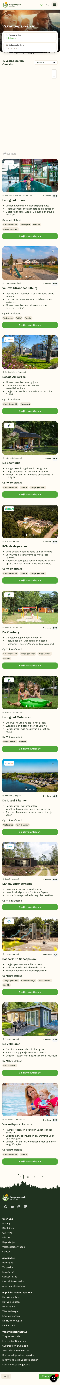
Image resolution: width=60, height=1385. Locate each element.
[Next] (53, 180)
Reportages (8, 1242)
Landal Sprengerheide (17, 883)
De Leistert (8, 1325)
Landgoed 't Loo (13, 200)
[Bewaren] (53, 163)
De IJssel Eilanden (15, 800)
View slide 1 (26, 189)
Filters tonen (49, 1376)
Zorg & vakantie (11, 1336)
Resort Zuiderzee (14, 377)
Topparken (8, 1267)
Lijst (4, 1376)
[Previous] (6, 180)
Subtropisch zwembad (15, 1345)
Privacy (6, 1223)
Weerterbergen (10, 1311)
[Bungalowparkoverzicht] (12, 4)
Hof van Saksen (11, 1301)
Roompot (7, 1262)
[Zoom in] (54, 72)
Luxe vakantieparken (14, 1341)
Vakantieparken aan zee (15, 1350)
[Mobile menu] (54, 4)
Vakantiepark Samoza (17, 1124)
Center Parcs (9, 1276)
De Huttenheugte (12, 1320)
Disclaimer (8, 1228)
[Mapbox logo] (9, 153)
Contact (7, 1251)
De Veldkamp (11, 1044)
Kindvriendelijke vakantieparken (20, 1359)
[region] (30, 112)
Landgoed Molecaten (16, 717)
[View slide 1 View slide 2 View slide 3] (30, 175)
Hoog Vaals (8, 1306)
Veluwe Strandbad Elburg (19, 288)
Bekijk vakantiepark (30, 236)
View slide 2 (30, 189)
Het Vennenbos (10, 1297)
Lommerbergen (11, 1316)
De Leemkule (11, 463)
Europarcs (8, 1272)
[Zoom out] (54, 76)
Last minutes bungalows (16, 1364)
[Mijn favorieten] (42, 5)
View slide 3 (34, 189)
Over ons (7, 1232)
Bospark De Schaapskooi (19, 959)
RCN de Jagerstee (14, 546)
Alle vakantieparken (13, 1286)
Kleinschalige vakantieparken (18, 1355)
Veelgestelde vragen (13, 1246)
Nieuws (6, 1237)
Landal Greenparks (13, 1281)
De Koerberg (10, 632)
